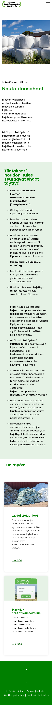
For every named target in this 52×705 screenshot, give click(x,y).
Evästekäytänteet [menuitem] (15, 691)
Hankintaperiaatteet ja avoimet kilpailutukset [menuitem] (27, 695)
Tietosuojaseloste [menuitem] (35, 691)
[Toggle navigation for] (26, 671)
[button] (48, 3)
